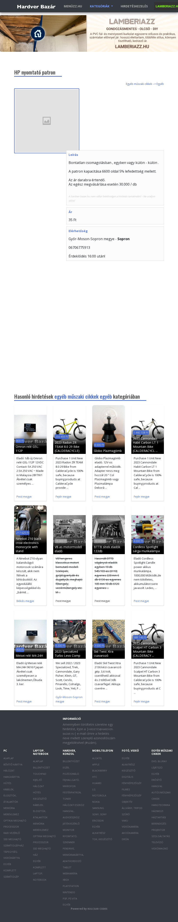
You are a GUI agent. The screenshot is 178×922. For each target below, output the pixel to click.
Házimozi (157, 811)
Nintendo (69, 892)
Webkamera (70, 873)
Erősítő (157, 779)
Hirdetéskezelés (134, 6)
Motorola (99, 795)
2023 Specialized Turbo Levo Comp (67, 653)
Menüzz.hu (73, 6)
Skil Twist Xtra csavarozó (103, 653)
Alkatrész (98, 833)
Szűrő (126, 814)
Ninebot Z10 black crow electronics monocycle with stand (28, 545)
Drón (125, 839)
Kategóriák (100, 6)
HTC (94, 776)
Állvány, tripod (132, 808)
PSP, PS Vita (70, 898)
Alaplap (8, 758)
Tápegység (10, 851)
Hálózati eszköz (73, 805)
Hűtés (7, 783)
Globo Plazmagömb (108, 451)
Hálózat (9, 770)
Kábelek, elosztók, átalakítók (10, 796)
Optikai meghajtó (14, 820)
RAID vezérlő (11, 833)
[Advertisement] (122, 118)
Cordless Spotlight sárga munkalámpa (146, 549)
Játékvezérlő (71, 823)
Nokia (96, 801)
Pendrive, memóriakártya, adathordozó (73, 855)
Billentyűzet (41, 767)
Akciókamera (130, 833)
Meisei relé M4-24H (29, 655)
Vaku (125, 820)
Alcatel (97, 758)
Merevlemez (11, 814)
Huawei (96, 783)
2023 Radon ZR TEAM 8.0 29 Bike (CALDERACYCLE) (67, 446)
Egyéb (7, 864)
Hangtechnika (161, 805)
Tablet (67, 867)
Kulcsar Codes (97, 908)
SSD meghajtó (12, 839)
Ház (35, 854)
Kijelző (37, 779)
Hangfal (157, 786)
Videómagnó (160, 848)
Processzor (11, 826)
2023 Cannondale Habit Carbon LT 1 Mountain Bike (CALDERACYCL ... (145, 444)
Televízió (157, 842)
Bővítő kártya (12, 764)
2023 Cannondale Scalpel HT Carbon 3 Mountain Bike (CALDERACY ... (147, 649)
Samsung (98, 808)
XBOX (66, 879)
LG (94, 789)
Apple (95, 764)
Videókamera (130, 826)
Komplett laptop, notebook (39, 874)
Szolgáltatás (161, 836)
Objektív (127, 801)
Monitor (68, 829)
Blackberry (99, 770)
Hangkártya (11, 776)
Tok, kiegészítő (102, 839)
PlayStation (71, 886)
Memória (9, 808)
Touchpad (39, 773)
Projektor (158, 829)
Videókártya (11, 857)
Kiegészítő (40, 798)
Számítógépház (13, 845)
